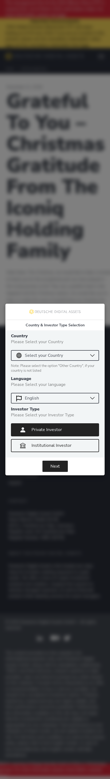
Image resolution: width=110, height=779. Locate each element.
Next (55, 466)
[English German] (55, 398)
